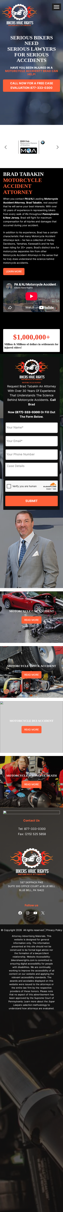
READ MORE (31, 619)
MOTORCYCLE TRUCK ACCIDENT (31, 666)
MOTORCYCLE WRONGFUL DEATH (31, 775)
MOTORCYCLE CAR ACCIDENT (31, 611)
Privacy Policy (54, 930)
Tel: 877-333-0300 (32, 829)
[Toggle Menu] (56, 6)
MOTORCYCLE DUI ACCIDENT (31, 720)
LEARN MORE (14, 271)
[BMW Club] (31, 147)
